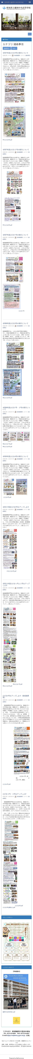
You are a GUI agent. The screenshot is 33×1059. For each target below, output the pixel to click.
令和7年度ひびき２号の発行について (16, 149)
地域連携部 (17, 55)
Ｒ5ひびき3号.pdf (11, 571)
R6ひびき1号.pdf (7, 444)
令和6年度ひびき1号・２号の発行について (16, 408)
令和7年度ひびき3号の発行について (15, 53)
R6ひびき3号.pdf (7, 398)
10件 (13, 48)
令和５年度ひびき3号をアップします (16, 507)
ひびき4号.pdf (7, 497)
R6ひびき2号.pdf (7, 446)
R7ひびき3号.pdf (7, 140)
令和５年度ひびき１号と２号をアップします (16, 584)
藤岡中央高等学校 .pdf (9, 1012)
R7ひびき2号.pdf (7, 225)
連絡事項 (28, 55)
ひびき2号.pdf (19, 905)
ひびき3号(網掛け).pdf (9, 907)
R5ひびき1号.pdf (17, 684)
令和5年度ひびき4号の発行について (15, 456)
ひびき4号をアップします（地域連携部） (16, 696)
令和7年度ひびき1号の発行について (15, 235)
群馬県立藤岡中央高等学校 (13, 2)
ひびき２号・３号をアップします (14, 794)
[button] (3, 22)
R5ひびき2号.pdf (7, 686)
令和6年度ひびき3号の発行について (15, 323)
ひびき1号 (21, 311)
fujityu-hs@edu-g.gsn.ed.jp (16, 1035)
